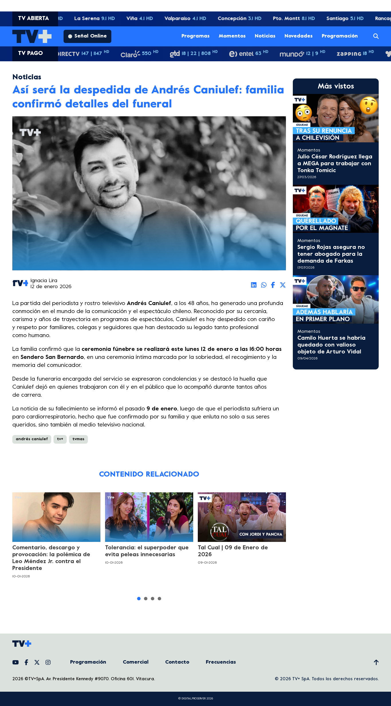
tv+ (60, 439)
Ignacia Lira (43, 280)
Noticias (265, 36)
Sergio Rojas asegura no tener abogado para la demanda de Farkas (331, 254)
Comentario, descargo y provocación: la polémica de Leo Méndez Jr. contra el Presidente (51, 558)
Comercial (136, 662)
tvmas (78, 439)
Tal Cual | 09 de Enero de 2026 (233, 551)
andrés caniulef (32, 439)
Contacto (177, 662)
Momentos (232, 36)
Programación (340, 36)
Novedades (299, 36)
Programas (195, 36)
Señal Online (90, 36)
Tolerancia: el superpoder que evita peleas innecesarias (147, 551)
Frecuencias (221, 662)
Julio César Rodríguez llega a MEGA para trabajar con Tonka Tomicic (334, 164)
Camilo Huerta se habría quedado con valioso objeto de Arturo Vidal (331, 345)
